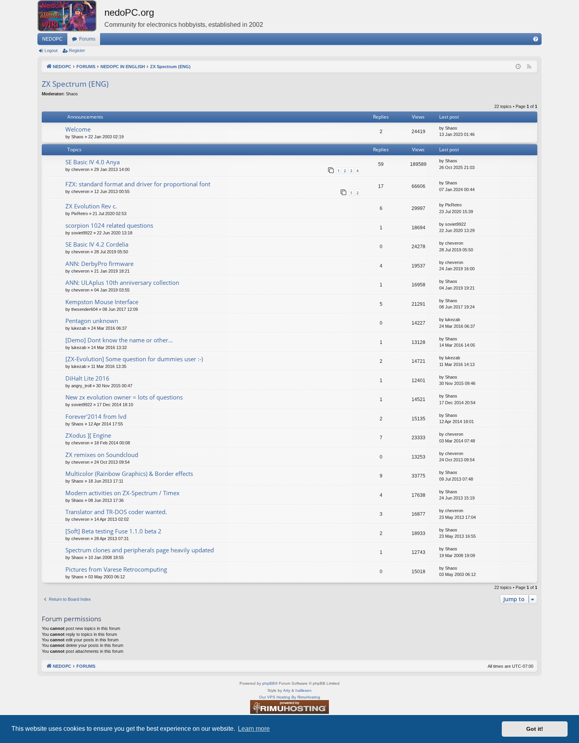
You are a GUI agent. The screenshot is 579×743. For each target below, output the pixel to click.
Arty (286, 690)
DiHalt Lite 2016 (87, 378)
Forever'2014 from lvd (95, 416)
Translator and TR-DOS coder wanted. (116, 512)
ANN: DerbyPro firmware (99, 263)
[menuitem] (536, 39)
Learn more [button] (254, 728)
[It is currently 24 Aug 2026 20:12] (518, 66)
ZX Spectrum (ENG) (75, 84)
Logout (51, 50)
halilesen (303, 690)
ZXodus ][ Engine (88, 435)
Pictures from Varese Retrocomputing (116, 569)
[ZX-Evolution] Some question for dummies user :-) (134, 359)
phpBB (268, 683)
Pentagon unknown (91, 321)
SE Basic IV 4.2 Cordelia (96, 244)
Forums (87, 39)
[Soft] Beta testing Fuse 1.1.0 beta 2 (113, 531)
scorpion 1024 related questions (109, 225)
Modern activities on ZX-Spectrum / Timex (122, 493)
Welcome (78, 129)
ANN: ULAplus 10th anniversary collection (122, 282)
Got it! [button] (534, 729)
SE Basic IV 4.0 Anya (92, 162)
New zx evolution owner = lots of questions (124, 397)
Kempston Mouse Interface (101, 302)
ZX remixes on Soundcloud (101, 455)
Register (77, 50)
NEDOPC (52, 39)
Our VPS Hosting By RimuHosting (289, 697)
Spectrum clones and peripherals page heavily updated (139, 550)
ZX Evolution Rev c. (91, 206)
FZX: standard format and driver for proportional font (137, 184)
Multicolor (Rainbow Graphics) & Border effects (129, 473)
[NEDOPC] (70, 16)
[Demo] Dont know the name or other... (119, 340)
